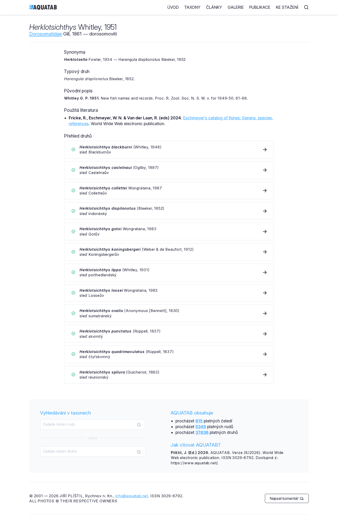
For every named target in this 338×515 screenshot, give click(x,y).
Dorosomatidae (45, 34)
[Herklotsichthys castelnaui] (169, 170)
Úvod (173, 7)
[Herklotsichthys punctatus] (169, 333)
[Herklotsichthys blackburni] (169, 149)
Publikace (259, 7)
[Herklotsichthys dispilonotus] (169, 211)
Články (214, 7)
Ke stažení (287, 7)
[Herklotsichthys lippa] (169, 272)
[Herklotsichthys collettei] (169, 190)
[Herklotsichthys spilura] (169, 374)
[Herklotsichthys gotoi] (169, 231)
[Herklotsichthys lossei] (169, 293)
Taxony (192, 7)
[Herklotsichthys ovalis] (169, 313)
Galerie (236, 7)
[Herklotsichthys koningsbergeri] (169, 252)
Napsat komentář (284, 498)
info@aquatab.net (131, 496)
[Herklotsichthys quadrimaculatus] (169, 354)
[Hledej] (139, 424)
